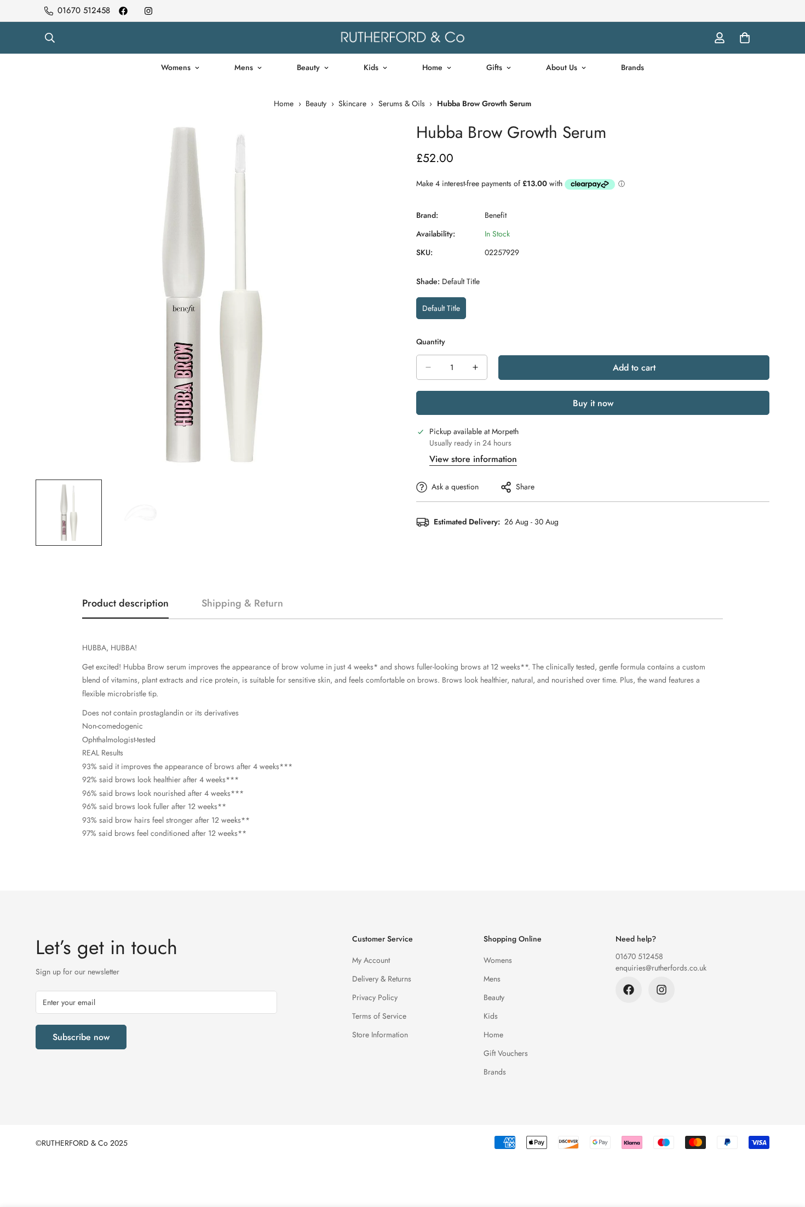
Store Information (380, 1034)
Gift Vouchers (506, 1053)
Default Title (444, 311)
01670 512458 (639, 956)
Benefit (496, 215)
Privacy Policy (375, 997)
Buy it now (593, 403)
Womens (176, 67)
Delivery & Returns (381, 978)
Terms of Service (379, 1015)
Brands (632, 67)
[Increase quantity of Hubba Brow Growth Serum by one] (475, 367)
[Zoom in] (365, 141)
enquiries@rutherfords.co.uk (661, 967)
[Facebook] (123, 11)
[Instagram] (148, 11)
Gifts (494, 67)
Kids (371, 67)
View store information (473, 459)
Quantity (430, 341)
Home (432, 67)
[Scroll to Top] (783, 1147)
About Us (561, 67)
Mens (243, 67)
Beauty (308, 67)
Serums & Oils (401, 103)
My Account (371, 960)
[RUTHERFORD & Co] (402, 38)
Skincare (352, 103)
